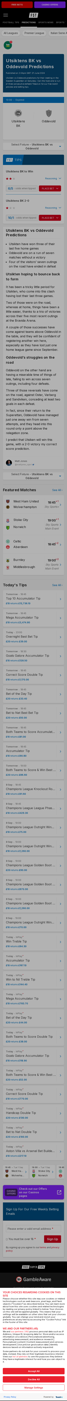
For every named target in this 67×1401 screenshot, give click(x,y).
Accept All (33, 1371)
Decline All (34, 1379)
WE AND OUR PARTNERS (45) (20, 1328)
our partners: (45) (20, 1331)
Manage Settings (33, 1387)
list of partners (20, 1356)
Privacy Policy (10, 1397)
